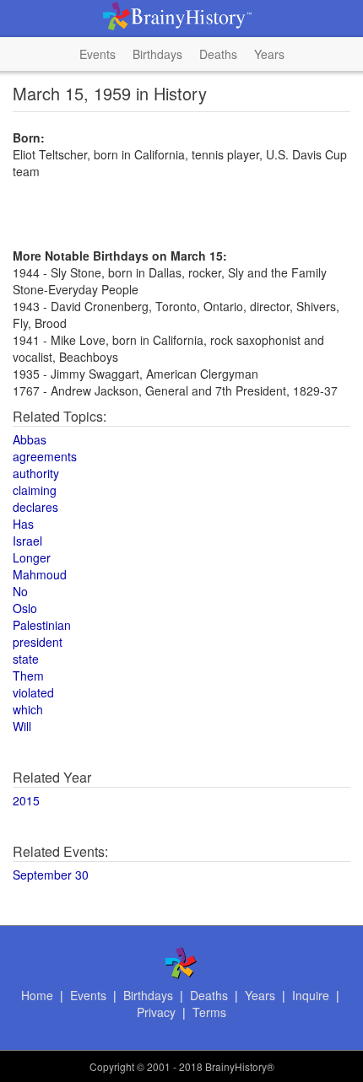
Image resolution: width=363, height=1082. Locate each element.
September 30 (51, 874)
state (26, 658)
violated (33, 692)
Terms (209, 1012)
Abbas (29, 439)
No (20, 591)
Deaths (218, 54)
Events (97, 54)
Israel (27, 540)
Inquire (310, 995)
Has (23, 523)
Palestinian (42, 624)
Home (37, 995)
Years (269, 54)
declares (35, 506)
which (28, 709)
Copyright (111, 1066)
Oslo (25, 608)
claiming (35, 490)
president (37, 641)
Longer (32, 557)
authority (36, 473)
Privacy (156, 1012)
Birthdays (157, 54)
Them (28, 675)
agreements (45, 456)
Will (22, 726)
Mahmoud (40, 574)
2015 (26, 800)
